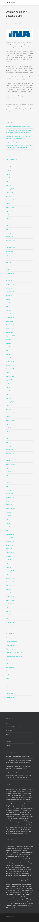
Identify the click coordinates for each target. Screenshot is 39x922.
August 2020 (9, 424)
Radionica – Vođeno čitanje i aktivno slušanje (18, 126)
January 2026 (9, 192)
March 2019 (9, 486)
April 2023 (8, 310)
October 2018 (9, 505)
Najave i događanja (11, 649)
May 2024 (8, 262)
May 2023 (8, 306)
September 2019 (10, 464)
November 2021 (10, 369)
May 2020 (8, 435)
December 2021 (10, 365)
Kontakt (8, 745)
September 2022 (10, 336)
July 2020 (8, 427)
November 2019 (10, 457)
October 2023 (9, 288)
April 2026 (8, 181)
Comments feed (10, 697)
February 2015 (10, 596)
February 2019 (10, 490)
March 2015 (9, 593)
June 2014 (8, 607)
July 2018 (8, 516)
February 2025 (10, 233)
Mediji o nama (10, 645)
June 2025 (8, 218)
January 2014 (9, 626)
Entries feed (9, 693)
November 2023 (10, 284)
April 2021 (8, 394)
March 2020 (9, 442)
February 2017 (10, 571)
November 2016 (10, 582)
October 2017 (9, 549)
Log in (7, 690)
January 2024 (9, 277)
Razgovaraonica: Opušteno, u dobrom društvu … (19, 142)
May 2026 (8, 178)
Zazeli (7, 678)
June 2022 (8, 347)
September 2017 (10, 552)
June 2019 (8, 475)
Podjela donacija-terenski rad (14, 652)
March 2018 (9, 530)
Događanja (9, 730)
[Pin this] (20, 23)
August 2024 (9, 251)
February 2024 (10, 273)
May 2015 (8, 585)
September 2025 (10, 207)
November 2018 (10, 501)
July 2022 (8, 343)
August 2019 (9, 468)
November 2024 (10, 244)
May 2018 (8, 523)
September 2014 (10, 600)
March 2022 (9, 358)
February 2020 (10, 446)
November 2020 (10, 413)
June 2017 (8, 563)
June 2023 (8, 303)
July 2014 (8, 604)
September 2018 (10, 508)
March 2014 (9, 618)
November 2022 (10, 328)
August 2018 (9, 512)
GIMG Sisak (10, 3)
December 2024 (10, 240)
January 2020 (9, 449)
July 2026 (8, 170)
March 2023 (9, 314)
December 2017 (10, 541)
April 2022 (8, 354)
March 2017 (9, 567)
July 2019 (8, 471)
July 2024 (8, 255)
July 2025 (8, 214)
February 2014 (10, 622)
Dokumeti (8, 734)
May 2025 (8, 222)
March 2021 (9, 398)
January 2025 (9, 236)
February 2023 (10, 317)
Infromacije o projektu (12, 159)
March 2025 (9, 229)
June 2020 (8, 431)
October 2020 (9, 416)
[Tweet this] (16, 23)
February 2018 (10, 534)
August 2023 (9, 295)
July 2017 (8, 560)
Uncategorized (10, 671)
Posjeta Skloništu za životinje (14, 656)
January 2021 (9, 405)
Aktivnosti (8, 741)
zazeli (7, 674)
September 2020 (10, 420)
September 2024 (10, 247)
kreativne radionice (11, 641)
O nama (8, 723)
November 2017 (10, 545)
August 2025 (9, 211)
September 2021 (10, 376)
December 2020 (10, 409)
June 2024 (8, 258)
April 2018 (8, 527)
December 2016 (10, 578)
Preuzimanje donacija (12, 660)
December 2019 (10, 453)
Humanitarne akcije (11, 638)
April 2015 (8, 589)
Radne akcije (9, 663)
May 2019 (8, 479)
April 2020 (8, 438)
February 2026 (10, 189)
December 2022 (10, 325)
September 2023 (10, 292)
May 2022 (8, 350)
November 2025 (10, 200)
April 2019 (8, 482)
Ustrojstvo (9, 738)
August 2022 (9, 339)
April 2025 (8, 225)
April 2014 (8, 615)
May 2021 (8, 391)
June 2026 (8, 174)
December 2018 (10, 497)
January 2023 (9, 321)
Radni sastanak (10, 667)
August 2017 (9, 556)
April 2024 (8, 266)
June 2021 (8, 387)
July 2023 (8, 299)
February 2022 (10, 361)
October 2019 (9, 460)
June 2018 (8, 519)
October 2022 (9, 332)
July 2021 (8, 383)
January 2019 (9, 494)
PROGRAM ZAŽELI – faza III (13, 727)
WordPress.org (10, 701)
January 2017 (9, 574)
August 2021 (9, 380)
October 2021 (9, 372)
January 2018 (9, 538)
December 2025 (10, 196)
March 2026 (9, 185)
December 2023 (10, 281)
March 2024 (9, 269)
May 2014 (8, 611)
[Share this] (12, 23)
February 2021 (10, 402)
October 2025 (9, 203)
